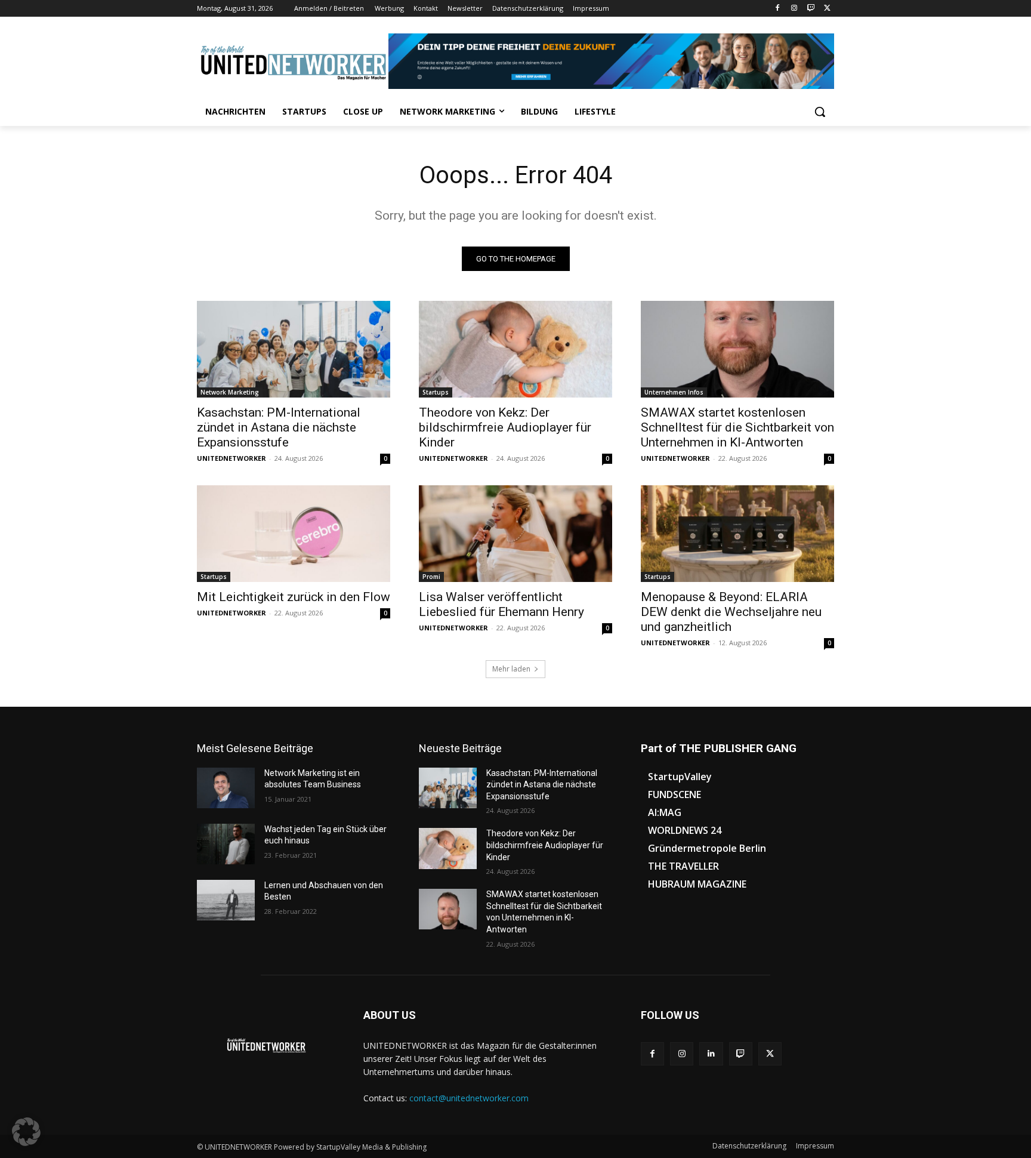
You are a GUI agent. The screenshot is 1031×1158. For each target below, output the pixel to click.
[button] (819, 111)
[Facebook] (778, 9)
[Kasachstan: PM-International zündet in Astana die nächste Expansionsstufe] (293, 349)
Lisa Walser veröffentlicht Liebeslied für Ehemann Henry (501, 604)
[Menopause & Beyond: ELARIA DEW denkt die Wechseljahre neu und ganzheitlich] (737, 533)
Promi (431, 576)
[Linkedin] (711, 1053)
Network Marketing (229, 392)
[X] (827, 9)
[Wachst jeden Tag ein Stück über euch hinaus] (226, 844)
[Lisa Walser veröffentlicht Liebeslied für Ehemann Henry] (515, 533)
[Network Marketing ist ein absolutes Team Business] (226, 788)
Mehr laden (511, 669)
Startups (435, 392)
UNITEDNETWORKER (231, 458)
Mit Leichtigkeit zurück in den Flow (293, 597)
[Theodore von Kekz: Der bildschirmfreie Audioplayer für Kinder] (515, 349)
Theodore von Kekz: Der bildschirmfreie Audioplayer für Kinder (505, 427)
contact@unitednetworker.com (469, 1098)
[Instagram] (794, 9)
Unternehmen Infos (673, 392)
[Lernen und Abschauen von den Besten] (226, 900)
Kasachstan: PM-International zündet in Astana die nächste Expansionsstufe (278, 427)
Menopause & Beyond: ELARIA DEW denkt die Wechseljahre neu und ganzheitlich (731, 612)
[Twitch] (810, 9)
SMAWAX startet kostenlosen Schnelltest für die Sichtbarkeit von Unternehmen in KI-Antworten (737, 427)
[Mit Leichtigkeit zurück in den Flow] (293, 533)
